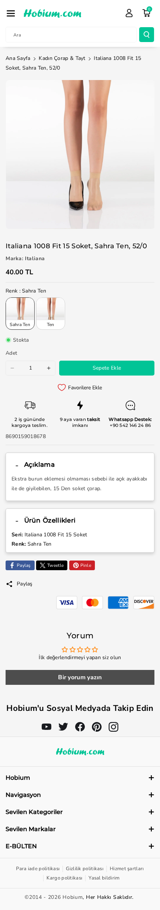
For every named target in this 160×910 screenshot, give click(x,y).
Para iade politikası (38, 868)
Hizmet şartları (127, 868)
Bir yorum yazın (80, 677)
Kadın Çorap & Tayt (62, 58)
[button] (11, 13)
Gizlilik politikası (84, 868)
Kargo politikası (64, 878)
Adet (11, 353)
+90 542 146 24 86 (130, 425)
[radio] (20, 313)
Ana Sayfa (18, 58)
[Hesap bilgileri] (129, 13)
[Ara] (146, 34)
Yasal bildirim (104, 878)
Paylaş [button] (25, 583)
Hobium (73, 897)
